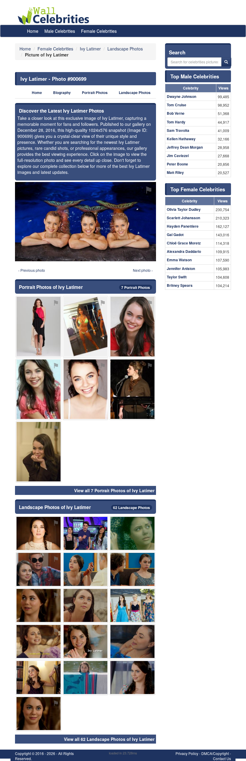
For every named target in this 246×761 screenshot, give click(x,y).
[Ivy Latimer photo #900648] (86, 569)
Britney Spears (180, 285)
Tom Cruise (176, 105)
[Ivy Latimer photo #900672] (132, 389)
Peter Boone (177, 164)
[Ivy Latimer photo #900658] (39, 389)
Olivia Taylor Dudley (184, 209)
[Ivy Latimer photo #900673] (39, 533)
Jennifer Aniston (181, 268)
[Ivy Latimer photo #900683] (86, 605)
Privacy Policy (187, 753)
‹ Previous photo (31, 270)
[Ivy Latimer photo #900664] (86, 677)
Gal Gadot (175, 234)
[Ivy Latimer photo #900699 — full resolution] (85, 221)
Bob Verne (175, 113)
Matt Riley (175, 172)
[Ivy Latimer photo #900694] (132, 605)
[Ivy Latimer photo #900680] (39, 326)
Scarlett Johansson (183, 217)
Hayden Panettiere (183, 226)
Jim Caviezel (178, 155)
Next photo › (143, 270)
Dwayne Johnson (181, 96)
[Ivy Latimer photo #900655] (39, 641)
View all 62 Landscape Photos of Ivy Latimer (109, 739)
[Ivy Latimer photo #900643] (86, 389)
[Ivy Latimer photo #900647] (86, 641)
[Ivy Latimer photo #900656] (39, 677)
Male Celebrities (59, 31)
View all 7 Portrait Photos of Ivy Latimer (114, 490)
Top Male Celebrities (194, 76)
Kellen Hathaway (181, 138)
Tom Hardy (176, 122)
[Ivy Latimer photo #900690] (39, 569)
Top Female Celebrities (197, 189)
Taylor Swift (177, 277)
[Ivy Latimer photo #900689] (86, 533)
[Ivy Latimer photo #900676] (132, 533)
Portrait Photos (95, 92)
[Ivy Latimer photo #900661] (132, 569)
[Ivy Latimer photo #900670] (39, 605)
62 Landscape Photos (131, 507)
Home (32, 31)
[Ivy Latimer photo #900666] (39, 713)
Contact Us (222, 758)
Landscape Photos (135, 92)
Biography (62, 92)
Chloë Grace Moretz (184, 243)
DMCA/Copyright (215, 753)
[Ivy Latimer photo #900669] (39, 451)
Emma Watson (179, 259)
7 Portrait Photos (135, 287)
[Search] (226, 61)
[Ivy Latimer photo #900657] (132, 641)
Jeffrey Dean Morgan (185, 147)
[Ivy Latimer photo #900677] (86, 326)
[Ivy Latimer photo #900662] (132, 677)
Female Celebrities (99, 31)
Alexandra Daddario (184, 251)
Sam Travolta (178, 130)
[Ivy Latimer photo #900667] (132, 326)
